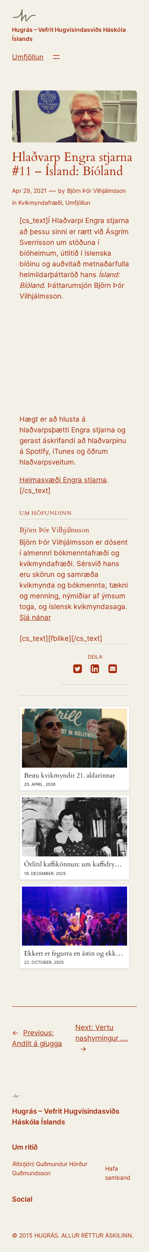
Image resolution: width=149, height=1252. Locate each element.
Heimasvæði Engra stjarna (63, 480)
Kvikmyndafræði (40, 202)
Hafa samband (117, 1173)
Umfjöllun (27, 57)
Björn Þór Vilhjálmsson (96, 190)
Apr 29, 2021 (29, 190)
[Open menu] (56, 57)
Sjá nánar (35, 617)
